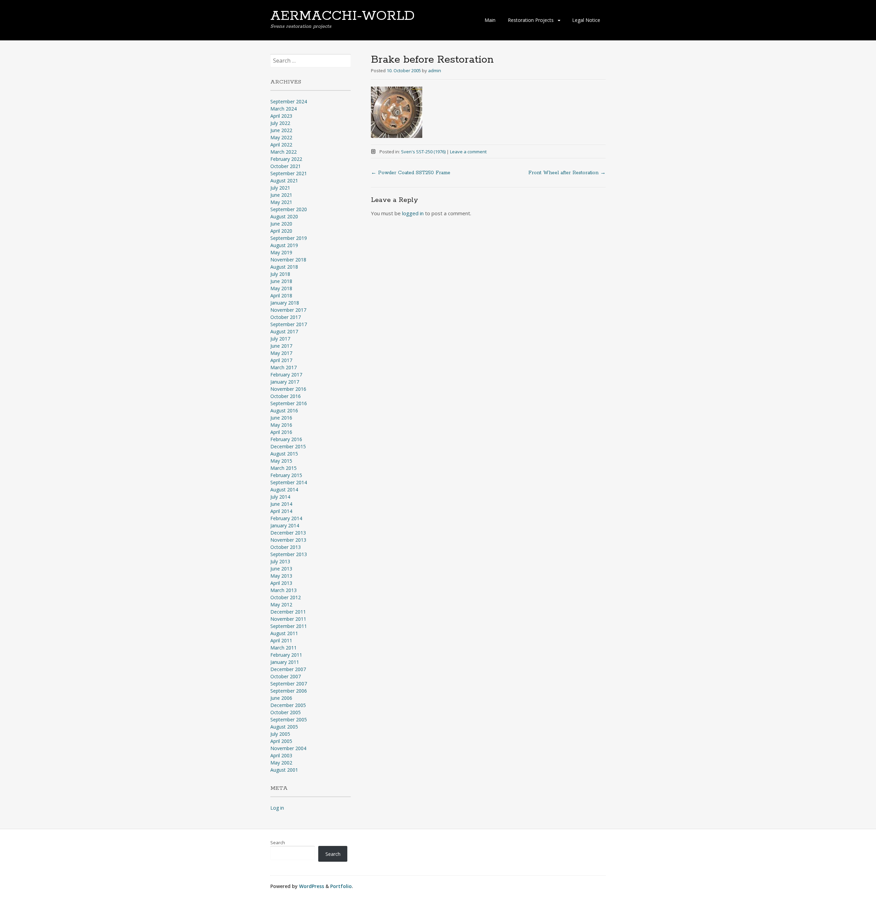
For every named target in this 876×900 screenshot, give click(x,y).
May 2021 (281, 202)
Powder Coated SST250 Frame (410, 173)
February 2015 (286, 475)
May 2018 (281, 288)
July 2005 (280, 734)
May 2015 (281, 461)
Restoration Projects (531, 20)
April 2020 (281, 231)
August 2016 (284, 410)
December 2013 (288, 532)
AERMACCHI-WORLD (342, 16)
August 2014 (284, 489)
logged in (413, 213)
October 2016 (285, 396)
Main (490, 20)
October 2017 (285, 317)
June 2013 (281, 568)
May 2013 (281, 576)
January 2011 (284, 662)
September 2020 (288, 209)
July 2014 (280, 496)
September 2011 (288, 626)
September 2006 (288, 690)
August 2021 (284, 180)
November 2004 (288, 748)
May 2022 (281, 137)
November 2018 (288, 259)
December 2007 (288, 669)
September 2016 (288, 403)
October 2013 (285, 547)
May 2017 (281, 353)
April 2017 (281, 360)
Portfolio (341, 886)
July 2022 (280, 123)
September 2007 (288, 683)
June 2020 (281, 223)
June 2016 (281, 417)
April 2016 (281, 432)
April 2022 (281, 144)
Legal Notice (586, 20)
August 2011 (284, 633)
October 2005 (285, 712)
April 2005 (281, 741)
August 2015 (284, 453)
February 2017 (286, 374)
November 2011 (288, 619)
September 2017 (288, 324)
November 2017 (288, 310)
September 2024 (288, 101)
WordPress (311, 886)
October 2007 (285, 676)
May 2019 (281, 252)
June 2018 (281, 281)
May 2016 (281, 425)
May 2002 (281, 762)
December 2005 (288, 705)
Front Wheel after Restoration (567, 173)
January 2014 (284, 525)
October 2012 (285, 597)
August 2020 (284, 216)
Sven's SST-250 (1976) (423, 152)
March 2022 (283, 152)
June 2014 (281, 504)
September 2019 (288, 238)
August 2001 (284, 770)
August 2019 (284, 245)
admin (434, 70)
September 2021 (288, 173)
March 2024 (283, 108)
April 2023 (281, 116)
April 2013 (281, 583)
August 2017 (284, 331)
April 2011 (281, 640)
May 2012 (281, 604)
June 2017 (281, 346)
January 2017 (284, 381)
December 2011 (288, 611)
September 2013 (288, 554)
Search (277, 842)
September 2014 (288, 482)
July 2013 (280, 561)
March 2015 (283, 468)
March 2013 (283, 590)
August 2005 (284, 726)
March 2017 (283, 367)
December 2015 (288, 446)
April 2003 (281, 755)
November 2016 (288, 389)
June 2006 (281, 698)
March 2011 (283, 647)
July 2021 (280, 187)
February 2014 (286, 518)
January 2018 (284, 302)
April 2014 (281, 511)
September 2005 (288, 719)
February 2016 (286, 439)
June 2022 (281, 130)
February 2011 (286, 655)
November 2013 (288, 540)
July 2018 (280, 274)
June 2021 (281, 195)
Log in (277, 808)
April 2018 (281, 295)
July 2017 (280, 338)
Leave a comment (468, 152)
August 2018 (284, 266)
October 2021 (285, 166)
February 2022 (286, 159)
